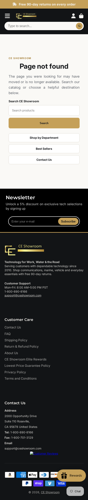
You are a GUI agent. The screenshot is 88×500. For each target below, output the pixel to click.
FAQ (8, 334)
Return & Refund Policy (22, 346)
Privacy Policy (15, 372)
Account (73, 15)
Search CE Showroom (24, 101)
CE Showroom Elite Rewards (25, 359)
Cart (81, 15)
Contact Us (44, 159)
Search (44, 123)
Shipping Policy (16, 340)
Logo (26, 16)
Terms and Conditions (21, 378)
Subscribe (68, 221)
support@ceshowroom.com (23, 295)
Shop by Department (44, 137)
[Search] (79, 26)
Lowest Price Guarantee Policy (27, 366)
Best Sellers (44, 148)
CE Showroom (50, 492)
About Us (11, 353)
